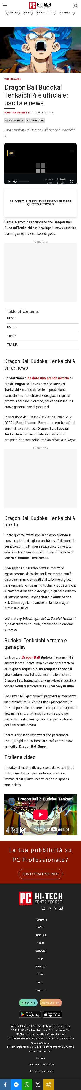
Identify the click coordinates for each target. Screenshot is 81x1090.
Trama (11, 336)
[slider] (24, 181)
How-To (13, 13)
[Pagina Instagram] (75, 5)
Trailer (12, 344)
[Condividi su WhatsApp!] (27, 1084)
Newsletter (46, 13)
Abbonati (66, 13)
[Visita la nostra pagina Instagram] (43, 908)
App (40, 958)
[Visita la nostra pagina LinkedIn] (49, 908)
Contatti (40, 1058)
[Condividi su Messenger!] (16, 1084)
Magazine (40, 990)
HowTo (40, 974)
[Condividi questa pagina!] (48, 1084)
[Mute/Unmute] (15, 181)
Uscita (11, 327)
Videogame (12, 79)
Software (40, 950)
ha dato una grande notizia (48, 378)
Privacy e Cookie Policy (41, 1064)
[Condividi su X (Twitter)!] (37, 1084)
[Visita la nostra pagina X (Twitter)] (55, 908)
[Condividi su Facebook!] (5, 1084)
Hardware (40, 934)
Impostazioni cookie (41, 1071)
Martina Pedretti (17, 112)
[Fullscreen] (71, 181)
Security (40, 966)
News (28, 13)
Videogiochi (35, 120)
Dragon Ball (14, 120)
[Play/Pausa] (9, 181)
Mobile (40, 942)
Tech (40, 982)
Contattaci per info (40, 874)
